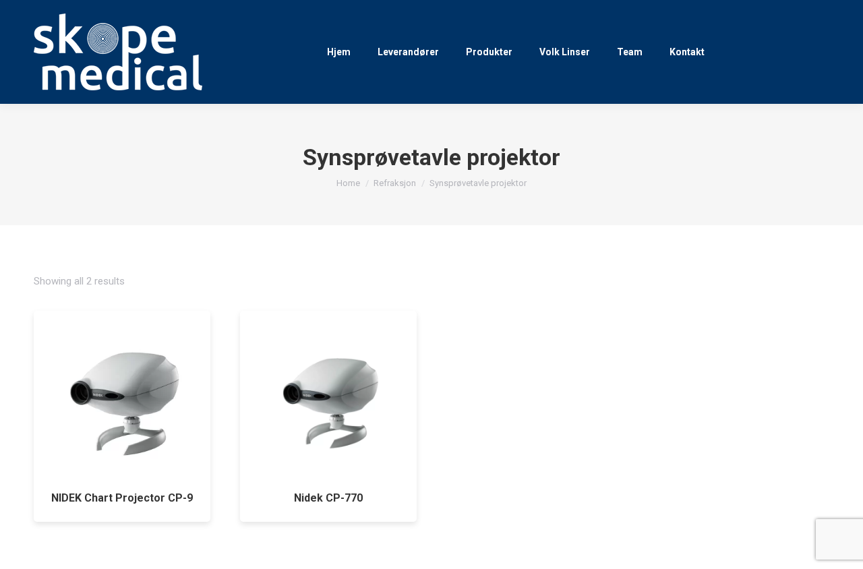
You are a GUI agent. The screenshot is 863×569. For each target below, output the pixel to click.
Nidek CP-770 (328, 497)
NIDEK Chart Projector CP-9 (122, 497)
